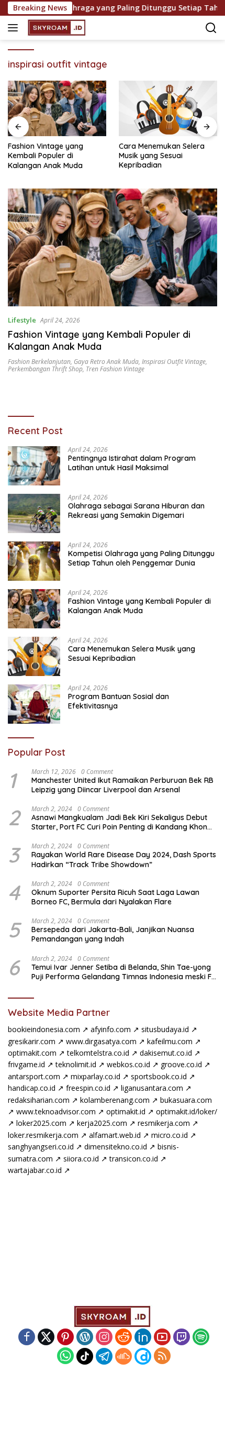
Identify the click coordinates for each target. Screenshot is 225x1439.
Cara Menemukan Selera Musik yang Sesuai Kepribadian (162, 155)
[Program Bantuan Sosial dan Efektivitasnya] (34, 704)
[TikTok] (84, 1356)
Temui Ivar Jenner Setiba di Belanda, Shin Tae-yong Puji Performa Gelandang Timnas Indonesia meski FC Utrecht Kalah (123, 971)
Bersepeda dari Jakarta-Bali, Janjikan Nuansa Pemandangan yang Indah (112, 934)
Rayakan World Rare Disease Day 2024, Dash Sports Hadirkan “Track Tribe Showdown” (123, 859)
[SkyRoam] (56, 28)
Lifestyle (22, 320)
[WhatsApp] (65, 1356)
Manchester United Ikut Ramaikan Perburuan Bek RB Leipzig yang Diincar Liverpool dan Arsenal (122, 785)
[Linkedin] (142, 1338)
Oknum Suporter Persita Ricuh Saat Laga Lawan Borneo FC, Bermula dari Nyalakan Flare (115, 897)
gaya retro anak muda (106, 361)
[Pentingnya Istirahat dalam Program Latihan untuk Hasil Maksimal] (34, 465)
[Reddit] (123, 1338)
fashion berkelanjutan (39, 361)
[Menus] (15, 28)
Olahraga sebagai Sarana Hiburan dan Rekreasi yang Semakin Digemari (136, 510)
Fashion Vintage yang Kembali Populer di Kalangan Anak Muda (45, 155)
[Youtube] (162, 1338)
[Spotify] (201, 1338)
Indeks (46, 1386)
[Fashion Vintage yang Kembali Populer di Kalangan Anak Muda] (57, 108)
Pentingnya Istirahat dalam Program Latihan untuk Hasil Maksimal (132, 462)
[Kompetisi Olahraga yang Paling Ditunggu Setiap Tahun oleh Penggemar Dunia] (34, 561)
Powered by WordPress (76, 1412)
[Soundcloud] (123, 1356)
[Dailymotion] (142, 1356)
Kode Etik (85, 1386)
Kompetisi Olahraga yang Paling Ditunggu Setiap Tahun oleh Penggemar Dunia (141, 558)
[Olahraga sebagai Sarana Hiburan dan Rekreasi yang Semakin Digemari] (34, 513)
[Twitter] (46, 1338)
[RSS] (162, 1356)
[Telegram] (104, 1356)
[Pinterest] (65, 1338)
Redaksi (127, 1386)
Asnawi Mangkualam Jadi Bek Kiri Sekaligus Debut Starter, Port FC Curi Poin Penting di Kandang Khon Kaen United (119, 822)
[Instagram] (104, 1338)
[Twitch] (181, 1338)
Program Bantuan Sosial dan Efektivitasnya (118, 701)
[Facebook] (26, 1338)
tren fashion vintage (115, 368)
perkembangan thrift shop (45, 368)
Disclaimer (171, 1386)
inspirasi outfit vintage (174, 361)
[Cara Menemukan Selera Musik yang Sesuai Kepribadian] (168, 108)
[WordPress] (84, 1338)
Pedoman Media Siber (113, 1397)
